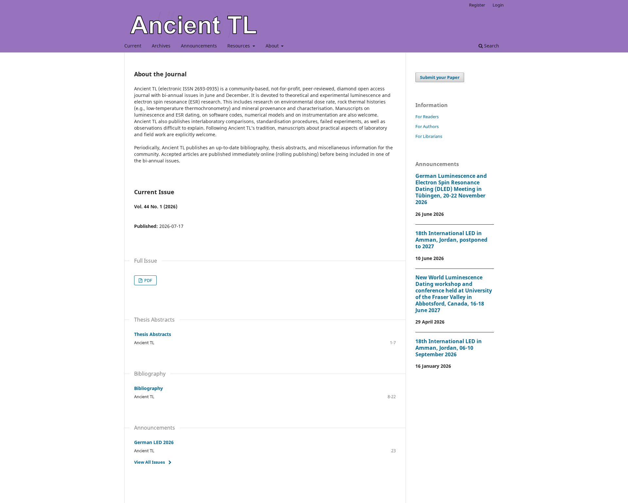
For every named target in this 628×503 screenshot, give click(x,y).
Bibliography (148, 388)
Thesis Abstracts (152, 334)
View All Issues (149, 462)
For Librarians (428, 136)
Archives (161, 46)
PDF (147, 280)
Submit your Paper (440, 77)
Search (491, 46)
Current (132, 46)
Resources (239, 46)
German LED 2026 (154, 442)
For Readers (427, 117)
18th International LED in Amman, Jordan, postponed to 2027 (451, 240)
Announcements (199, 46)
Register (477, 5)
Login (498, 5)
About (273, 46)
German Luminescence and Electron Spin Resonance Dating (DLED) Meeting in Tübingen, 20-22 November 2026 (451, 189)
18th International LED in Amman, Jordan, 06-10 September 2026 (448, 348)
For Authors (427, 126)
